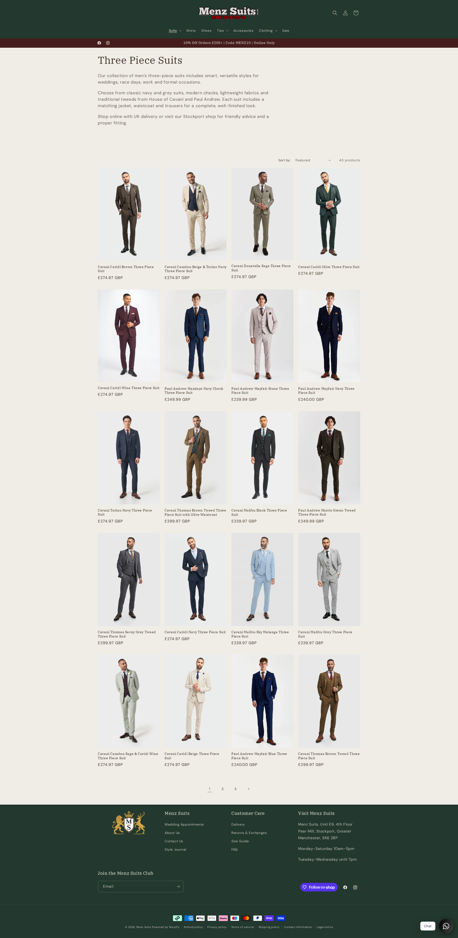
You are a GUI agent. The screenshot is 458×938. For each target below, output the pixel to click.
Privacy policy (217, 927)
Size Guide (240, 841)
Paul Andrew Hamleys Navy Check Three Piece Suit (194, 391)
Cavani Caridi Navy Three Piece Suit (195, 632)
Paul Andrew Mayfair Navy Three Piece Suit (326, 391)
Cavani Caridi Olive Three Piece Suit (329, 267)
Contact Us (174, 841)
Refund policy (193, 927)
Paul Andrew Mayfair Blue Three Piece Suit (259, 756)
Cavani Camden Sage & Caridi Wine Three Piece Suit (128, 756)
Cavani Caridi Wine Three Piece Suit (129, 388)
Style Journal (175, 849)
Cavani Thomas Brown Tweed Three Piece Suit (329, 756)
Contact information (298, 927)
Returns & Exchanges (249, 833)
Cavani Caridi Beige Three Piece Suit (192, 756)
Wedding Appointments (184, 824)
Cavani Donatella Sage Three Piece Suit (261, 268)
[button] (174, 31)
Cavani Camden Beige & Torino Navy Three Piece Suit (196, 269)
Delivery (238, 824)
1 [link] (209, 788)
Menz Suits (143, 927)
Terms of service (242, 927)
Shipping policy (269, 927)
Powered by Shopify (166, 927)
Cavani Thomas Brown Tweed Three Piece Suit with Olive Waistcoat (195, 512)
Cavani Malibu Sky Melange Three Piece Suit (260, 634)
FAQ (234, 849)
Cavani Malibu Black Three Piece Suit (259, 512)
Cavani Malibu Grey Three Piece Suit (325, 634)
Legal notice (325, 927)
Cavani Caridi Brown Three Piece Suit (126, 269)
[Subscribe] (178, 886)
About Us (172, 833)
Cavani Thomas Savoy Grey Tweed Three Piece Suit (127, 634)
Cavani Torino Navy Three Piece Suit (125, 512)
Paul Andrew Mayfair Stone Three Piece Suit (260, 391)
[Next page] (248, 789)
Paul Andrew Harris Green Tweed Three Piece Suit (327, 512)
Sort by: (284, 160)
